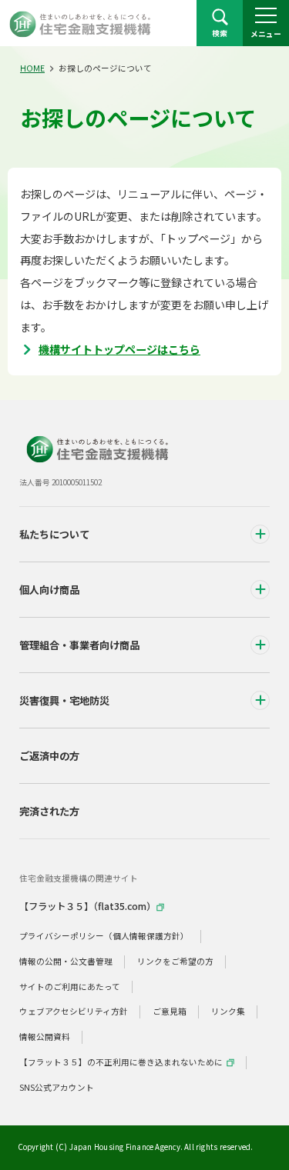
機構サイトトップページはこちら (119, 349)
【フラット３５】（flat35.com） (87, 906)
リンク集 (228, 1011)
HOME (32, 68)
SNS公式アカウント (56, 1087)
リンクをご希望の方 (175, 961)
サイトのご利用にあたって (69, 986)
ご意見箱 (170, 1011)
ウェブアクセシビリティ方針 (73, 1011)
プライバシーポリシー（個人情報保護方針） (104, 936)
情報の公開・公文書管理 (66, 961)
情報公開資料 (44, 1036)
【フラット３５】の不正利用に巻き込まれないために (121, 1062)
